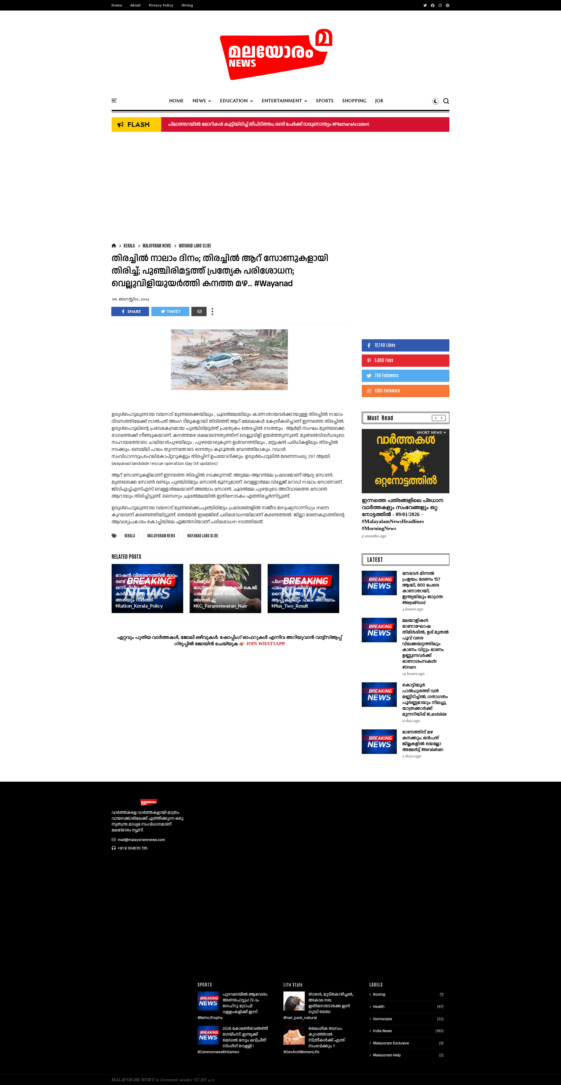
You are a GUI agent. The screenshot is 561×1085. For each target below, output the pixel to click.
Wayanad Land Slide (195, 245)
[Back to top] (546, 1071)
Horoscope (382, 1019)
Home (117, 5)
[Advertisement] (229, 189)
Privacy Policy (161, 5)
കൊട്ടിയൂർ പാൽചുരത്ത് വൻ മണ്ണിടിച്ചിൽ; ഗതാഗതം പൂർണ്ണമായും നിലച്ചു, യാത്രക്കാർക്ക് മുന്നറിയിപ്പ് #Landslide (425, 699)
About (135, 5)
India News (382, 1031)
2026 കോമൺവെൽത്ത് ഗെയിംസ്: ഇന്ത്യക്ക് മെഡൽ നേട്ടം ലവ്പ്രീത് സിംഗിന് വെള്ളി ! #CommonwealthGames (233, 1040)
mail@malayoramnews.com (141, 840)
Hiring (187, 5)
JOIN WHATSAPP (265, 643)
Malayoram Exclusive (391, 1043)
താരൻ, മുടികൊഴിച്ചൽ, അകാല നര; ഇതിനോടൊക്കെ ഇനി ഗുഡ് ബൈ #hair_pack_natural (318, 1006)
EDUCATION (234, 100)
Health (379, 1007)
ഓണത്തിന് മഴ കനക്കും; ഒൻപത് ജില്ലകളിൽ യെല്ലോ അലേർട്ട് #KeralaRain (252, 124)
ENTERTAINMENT (282, 100)
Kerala (129, 245)
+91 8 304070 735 (132, 848)
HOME (176, 100)
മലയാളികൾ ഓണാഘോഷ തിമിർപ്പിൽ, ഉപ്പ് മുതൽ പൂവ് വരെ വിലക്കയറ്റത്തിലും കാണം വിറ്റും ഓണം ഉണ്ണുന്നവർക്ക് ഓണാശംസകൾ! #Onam (425, 643)
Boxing (379, 994)
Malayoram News (157, 245)
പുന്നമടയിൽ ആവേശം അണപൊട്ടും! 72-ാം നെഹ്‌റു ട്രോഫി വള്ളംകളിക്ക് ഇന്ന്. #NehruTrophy (233, 1006)
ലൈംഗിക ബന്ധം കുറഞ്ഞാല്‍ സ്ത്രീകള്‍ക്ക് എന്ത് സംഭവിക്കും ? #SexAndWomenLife (314, 1040)
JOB (379, 100)
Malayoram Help (387, 1055)
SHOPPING (354, 100)
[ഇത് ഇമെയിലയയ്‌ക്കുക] (199, 311)
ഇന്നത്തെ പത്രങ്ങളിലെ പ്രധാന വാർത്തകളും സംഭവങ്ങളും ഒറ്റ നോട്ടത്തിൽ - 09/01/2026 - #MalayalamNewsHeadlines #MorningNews (402, 514)
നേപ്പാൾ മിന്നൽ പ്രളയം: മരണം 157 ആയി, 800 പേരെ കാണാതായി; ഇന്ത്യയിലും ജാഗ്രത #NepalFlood (422, 588)
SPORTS (325, 100)
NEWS (199, 100)
